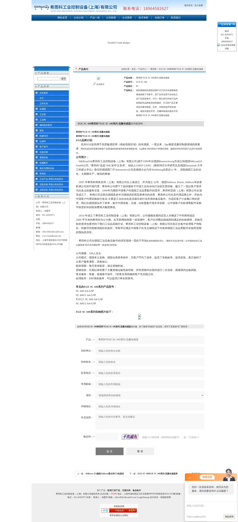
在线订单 (159, 17)
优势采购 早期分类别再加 (51, 184)
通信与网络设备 (47, 168)
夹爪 (42, 98)
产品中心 (142, 69)
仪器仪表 (44, 152)
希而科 (43, 173)
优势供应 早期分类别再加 (51, 190)
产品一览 (95, 17)
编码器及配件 (46, 125)
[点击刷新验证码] (130, 437)
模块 (42, 130)
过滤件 (43, 141)
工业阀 (43, 119)
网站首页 (62, 17)
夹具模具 (44, 93)
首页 (134, 69)
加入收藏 (198, 5)
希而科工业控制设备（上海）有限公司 (101, 8)
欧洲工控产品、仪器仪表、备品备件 (124, 490)
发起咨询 (229, 516)
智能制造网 (119, 506)
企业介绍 (78, 17)
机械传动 (44, 136)
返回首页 (188, 5)
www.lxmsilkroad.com (51, 236)
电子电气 (44, 146)
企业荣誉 (127, 17)
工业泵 (43, 114)
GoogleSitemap (143, 497)
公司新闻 (111, 17)
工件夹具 (44, 103)
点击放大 (100, 84)
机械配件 (44, 163)
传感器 (43, 109)
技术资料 (143, 17)
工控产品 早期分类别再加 (51, 179)
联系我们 (176, 17)
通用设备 (44, 157)
